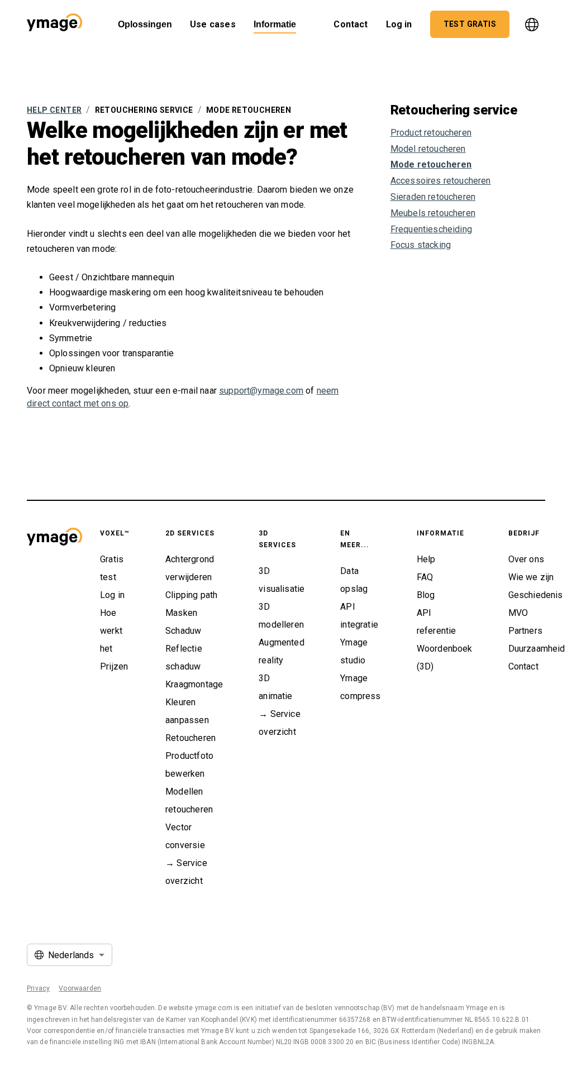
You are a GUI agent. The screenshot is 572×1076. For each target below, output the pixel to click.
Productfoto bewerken (189, 764)
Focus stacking (420, 245)
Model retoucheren (428, 149)
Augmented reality (281, 651)
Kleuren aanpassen (187, 711)
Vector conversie (185, 836)
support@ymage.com (261, 390)
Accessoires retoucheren (440, 180)
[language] (531, 24)
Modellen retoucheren (189, 800)
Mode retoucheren (431, 164)
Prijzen (114, 666)
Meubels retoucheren (432, 213)
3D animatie (275, 687)
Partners (525, 630)
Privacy (38, 988)
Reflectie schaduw (183, 657)
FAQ (425, 577)
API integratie (359, 615)
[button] (54, 24)
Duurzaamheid (536, 648)
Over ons (526, 559)
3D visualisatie (281, 580)
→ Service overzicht (186, 872)
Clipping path (191, 595)
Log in (399, 24)
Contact (523, 666)
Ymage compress (360, 687)
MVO (518, 613)
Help (426, 559)
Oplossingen (145, 24)
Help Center (54, 110)
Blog (426, 595)
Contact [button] (350, 24)
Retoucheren (190, 738)
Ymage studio (354, 651)
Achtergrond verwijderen (189, 568)
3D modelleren (281, 615)
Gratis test (111, 568)
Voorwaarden (80, 988)
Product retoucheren (430, 132)
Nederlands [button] (71, 955)
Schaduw (183, 630)
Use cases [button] (213, 24)
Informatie (275, 24)
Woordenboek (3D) (445, 657)
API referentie (436, 622)
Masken (181, 613)
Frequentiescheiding (431, 229)
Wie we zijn (531, 577)
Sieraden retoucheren (432, 197)
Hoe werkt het (111, 631)
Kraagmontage (194, 684)
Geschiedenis (535, 595)
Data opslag (354, 580)
